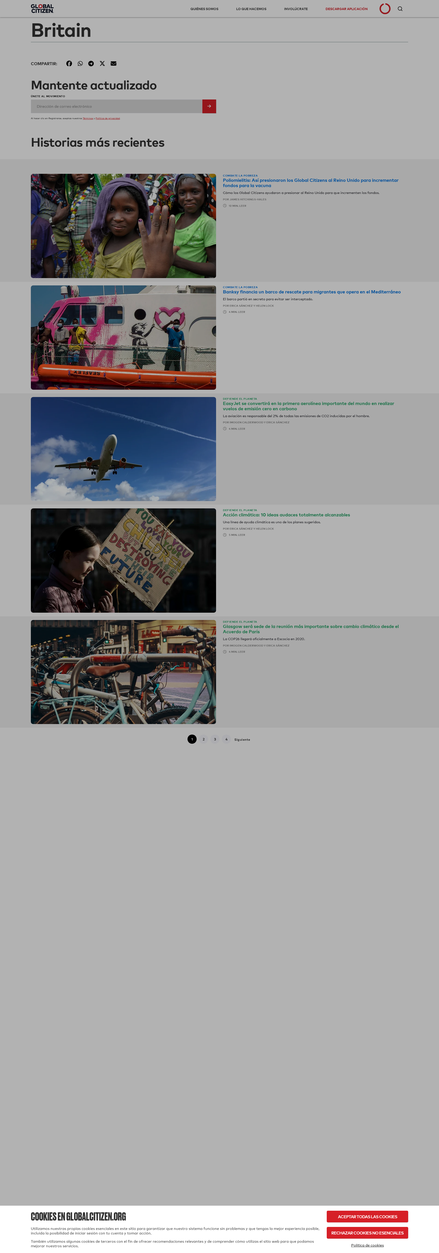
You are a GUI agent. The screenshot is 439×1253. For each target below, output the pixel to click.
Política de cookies (367, 1245)
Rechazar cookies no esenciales (367, 1233)
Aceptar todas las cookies (367, 1216)
